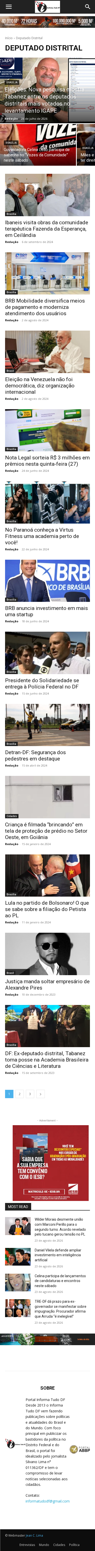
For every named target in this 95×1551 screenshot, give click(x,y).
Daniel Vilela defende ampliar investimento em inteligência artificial (58, 1255)
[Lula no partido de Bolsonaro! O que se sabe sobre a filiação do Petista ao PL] (47, 875)
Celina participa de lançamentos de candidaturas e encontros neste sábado (60, 1281)
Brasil (10, 371)
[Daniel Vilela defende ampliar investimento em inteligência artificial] (18, 1257)
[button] (9, 7)
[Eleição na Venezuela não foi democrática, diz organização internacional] (47, 352)
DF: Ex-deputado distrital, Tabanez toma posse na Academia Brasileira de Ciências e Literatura (46, 1059)
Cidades (12, 816)
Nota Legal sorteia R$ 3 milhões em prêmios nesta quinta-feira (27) (47, 461)
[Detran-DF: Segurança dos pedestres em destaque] (47, 725)
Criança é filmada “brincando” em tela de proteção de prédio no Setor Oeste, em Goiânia (46, 831)
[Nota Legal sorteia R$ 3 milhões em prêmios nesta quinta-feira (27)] (47, 430)
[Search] (88, 7)
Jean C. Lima (34, 1535)
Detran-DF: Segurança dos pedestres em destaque (35, 755)
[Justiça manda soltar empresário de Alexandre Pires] (47, 954)
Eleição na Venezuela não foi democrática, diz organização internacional (39, 385)
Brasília (11, 82)
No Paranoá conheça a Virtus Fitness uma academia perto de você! (42, 536)
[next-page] (40, 1094)
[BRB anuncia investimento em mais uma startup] (47, 581)
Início (9, 38)
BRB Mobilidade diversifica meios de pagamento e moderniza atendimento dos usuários (45, 307)
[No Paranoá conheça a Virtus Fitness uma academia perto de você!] (47, 502)
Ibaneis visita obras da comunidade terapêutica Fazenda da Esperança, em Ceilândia (46, 228)
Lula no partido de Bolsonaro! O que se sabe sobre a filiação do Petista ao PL (47, 909)
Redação (11, 242)
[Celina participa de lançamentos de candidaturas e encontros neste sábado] (18, 1282)
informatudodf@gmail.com (48, 1501)
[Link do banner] (47, 22)
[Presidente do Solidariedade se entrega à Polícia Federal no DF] (47, 653)
